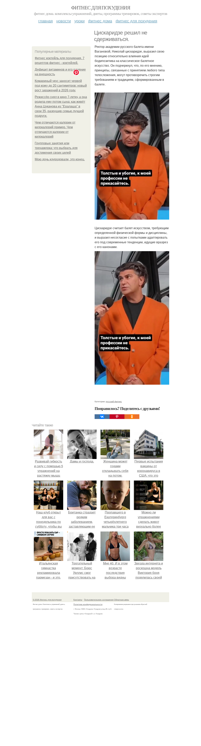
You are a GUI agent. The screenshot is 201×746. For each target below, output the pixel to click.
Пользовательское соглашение (99, 599)
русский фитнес (114, 401)
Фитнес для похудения (100, 7)
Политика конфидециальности (87, 604)
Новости (63, 21)
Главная (45, 21)
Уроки (79, 21)
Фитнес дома (100, 21)
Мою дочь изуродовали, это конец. (60, 159)
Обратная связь (121, 599)
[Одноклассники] (131, 416)
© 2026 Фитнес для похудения (47, 599)
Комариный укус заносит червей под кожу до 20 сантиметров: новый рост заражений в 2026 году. (61, 85)
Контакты (77, 599)
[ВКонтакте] (102, 416)
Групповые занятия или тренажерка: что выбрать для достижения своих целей (56, 148)
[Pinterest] (117, 416)
